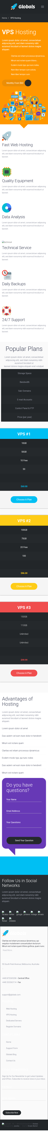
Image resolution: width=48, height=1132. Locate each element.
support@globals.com (11, 995)
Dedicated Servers (14, 1021)
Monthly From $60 (14, 83)
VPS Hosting (15, 18)
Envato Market (33, 1126)
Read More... (8, 950)
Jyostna (16, 1126)
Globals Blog (11, 1054)
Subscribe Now (12, 1113)
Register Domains (13, 1027)
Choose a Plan (24, 499)
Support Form (12, 1048)
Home (4, 18)
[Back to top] (38, 1120)
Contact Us (10, 1061)
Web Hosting (11, 1009)
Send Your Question (24, 840)
